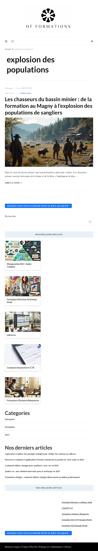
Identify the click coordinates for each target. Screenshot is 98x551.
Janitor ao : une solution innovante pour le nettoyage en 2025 (32, 471)
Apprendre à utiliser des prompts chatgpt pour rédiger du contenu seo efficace (40, 453)
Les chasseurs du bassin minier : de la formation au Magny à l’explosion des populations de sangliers (48, 106)
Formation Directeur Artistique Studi (77, 502)
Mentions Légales (12, 546)
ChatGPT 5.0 (67, 508)
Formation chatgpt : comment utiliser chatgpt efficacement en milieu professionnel (42, 477)
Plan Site (33, 546)
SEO (7, 434)
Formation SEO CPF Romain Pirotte (77, 519)
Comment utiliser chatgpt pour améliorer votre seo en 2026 (32, 465)
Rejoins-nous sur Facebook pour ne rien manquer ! (38, 205)
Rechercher (10, 216)
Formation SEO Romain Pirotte (74, 525)
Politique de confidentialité (50, 546)
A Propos (67, 546)
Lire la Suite (12, 182)
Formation (25, 93)
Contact (25, 546)
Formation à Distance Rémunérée (75, 514)
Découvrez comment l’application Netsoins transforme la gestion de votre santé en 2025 (44, 459)
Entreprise (10, 419)
